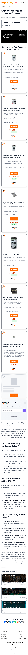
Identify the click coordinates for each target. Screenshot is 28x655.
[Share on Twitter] (7, 622)
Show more (7, 25)
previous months (8, 435)
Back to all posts (7, 6)
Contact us (14, 651)
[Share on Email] (23, 622)
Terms (14, 645)
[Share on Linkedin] (10, 622)
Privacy (14, 647)
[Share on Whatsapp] (15, 622)
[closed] (26, 2)
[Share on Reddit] (18, 622)
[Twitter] (14, 653)
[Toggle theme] (25, 403)
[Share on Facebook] (5, 622)
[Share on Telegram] (13, 622)
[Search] (23, 2)
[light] (21, 2)
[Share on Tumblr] (20, 622)
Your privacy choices (14, 649)
